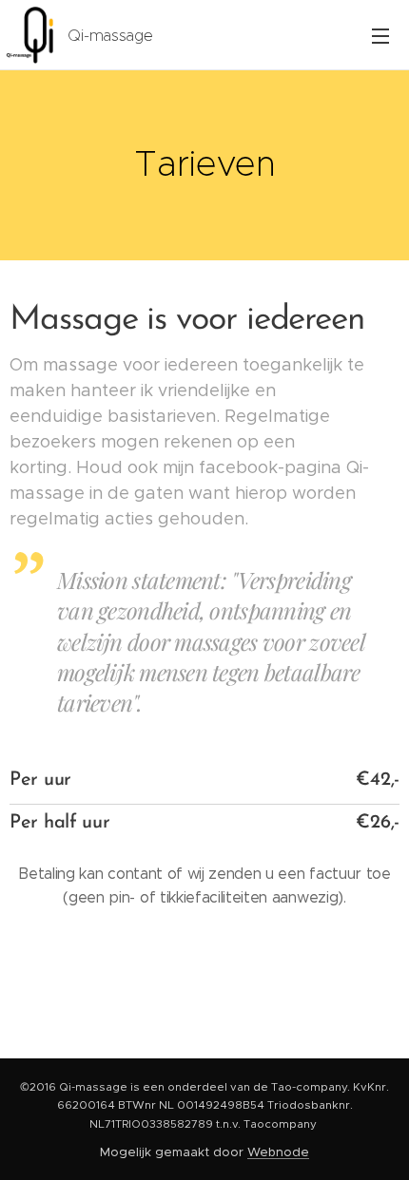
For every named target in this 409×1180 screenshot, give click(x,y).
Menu (380, 35)
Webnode (278, 1152)
